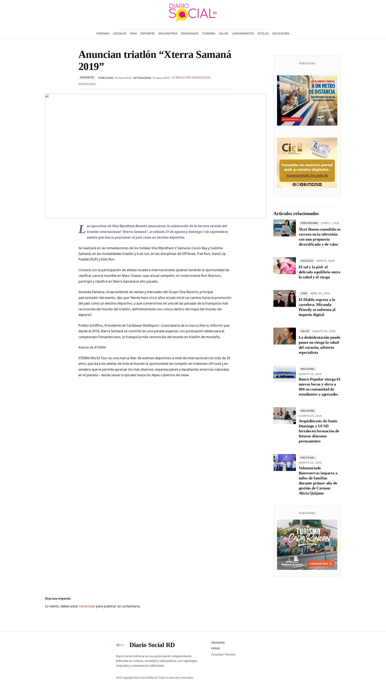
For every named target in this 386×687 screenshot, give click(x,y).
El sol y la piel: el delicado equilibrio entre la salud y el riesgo (319, 272)
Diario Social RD (152, 644)
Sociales (307, 260)
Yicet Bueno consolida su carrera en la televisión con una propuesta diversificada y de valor (320, 236)
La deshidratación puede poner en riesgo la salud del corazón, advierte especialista (319, 345)
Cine (304, 293)
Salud (305, 331)
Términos (230, 654)
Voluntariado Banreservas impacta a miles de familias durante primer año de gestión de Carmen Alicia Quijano (318, 480)
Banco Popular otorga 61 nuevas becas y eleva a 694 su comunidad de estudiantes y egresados (320, 386)
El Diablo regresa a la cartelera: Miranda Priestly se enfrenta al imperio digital (317, 307)
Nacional (308, 369)
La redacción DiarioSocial (191, 77)
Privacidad (217, 654)
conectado (87, 606)
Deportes (87, 77)
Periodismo (309, 223)
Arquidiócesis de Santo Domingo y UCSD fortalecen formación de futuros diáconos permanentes (319, 431)
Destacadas (87, 84)
